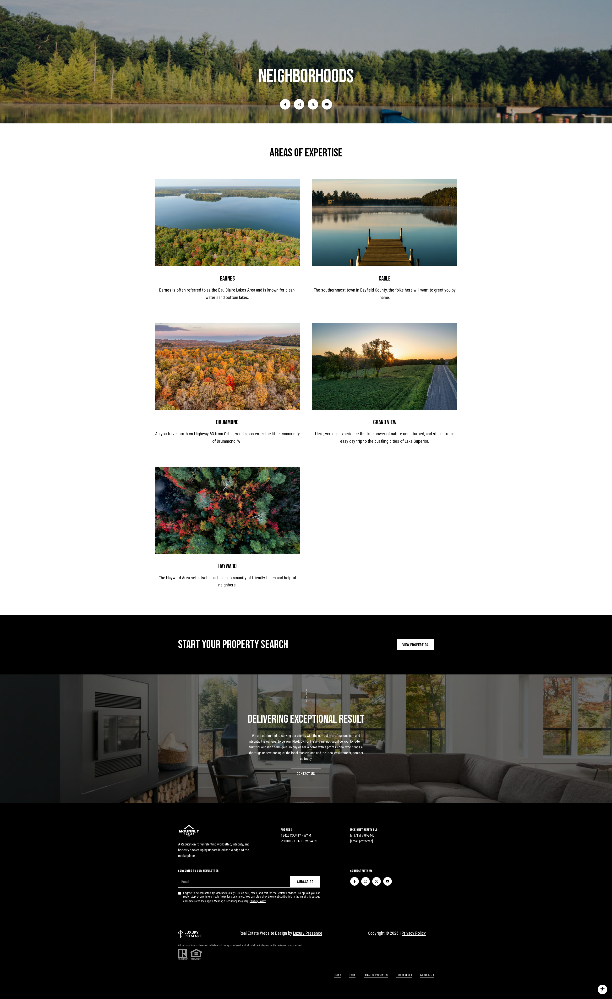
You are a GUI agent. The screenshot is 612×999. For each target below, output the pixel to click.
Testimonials (404, 975)
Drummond (227, 422)
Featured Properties (376, 975)
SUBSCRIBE (305, 882)
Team (352, 975)
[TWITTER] (313, 104)
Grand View (384, 422)
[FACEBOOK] (285, 104)
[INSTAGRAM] (299, 104)
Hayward (227, 566)
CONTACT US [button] (306, 774)
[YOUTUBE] (327, 104)
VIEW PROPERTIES (415, 645)
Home (337, 975)
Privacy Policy (258, 901)
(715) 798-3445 (364, 835)
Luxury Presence (307, 933)
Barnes (227, 278)
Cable (385, 278)
